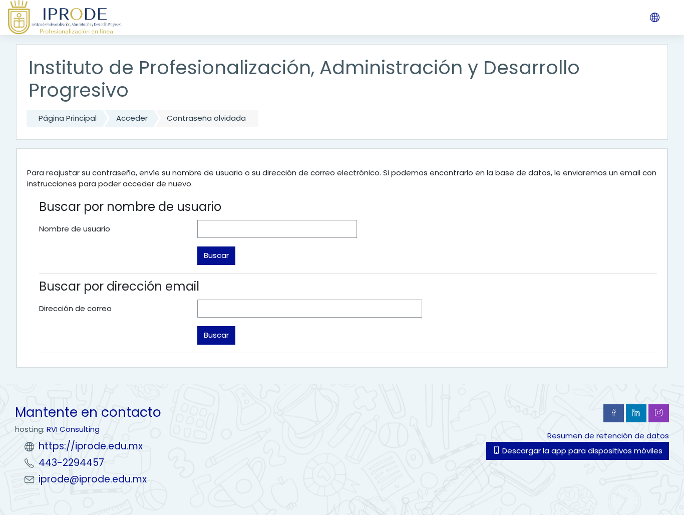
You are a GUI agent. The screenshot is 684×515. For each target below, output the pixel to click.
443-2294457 (71, 462)
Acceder (132, 118)
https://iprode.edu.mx (91, 446)
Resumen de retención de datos (608, 435)
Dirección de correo (75, 308)
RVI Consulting (73, 429)
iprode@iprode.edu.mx (93, 479)
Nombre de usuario (74, 228)
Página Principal (68, 118)
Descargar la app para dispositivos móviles (581, 450)
